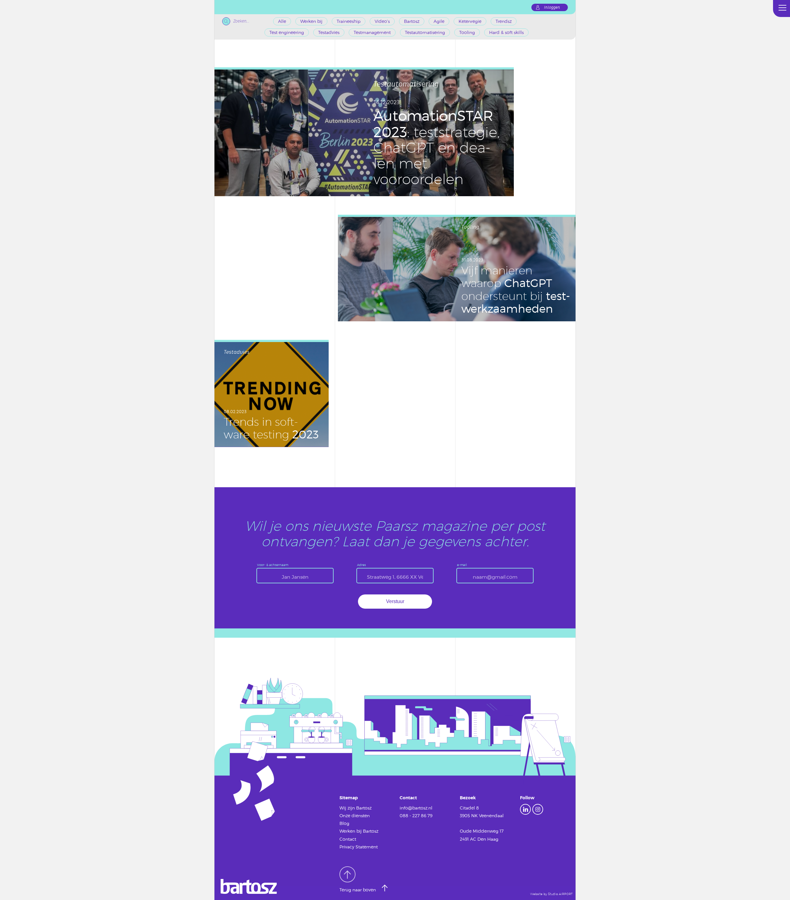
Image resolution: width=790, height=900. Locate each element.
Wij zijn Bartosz (355, 807)
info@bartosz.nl (416, 807)
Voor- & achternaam (272, 564)
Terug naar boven (358, 890)
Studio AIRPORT (560, 894)
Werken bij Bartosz (358, 831)
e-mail (462, 564)
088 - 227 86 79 (416, 815)
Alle (282, 21)
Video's (382, 21)
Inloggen (552, 7)
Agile (439, 21)
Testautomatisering (425, 32)
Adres (361, 564)
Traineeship (348, 21)
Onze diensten (354, 815)
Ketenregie (470, 21)
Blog (344, 823)
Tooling (467, 32)
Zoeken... (241, 21)
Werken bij (311, 21)
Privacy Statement (358, 846)
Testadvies (328, 32)
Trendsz (504, 21)
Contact (347, 839)
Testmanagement (372, 32)
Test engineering (286, 32)
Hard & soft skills (506, 32)
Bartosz (411, 21)
